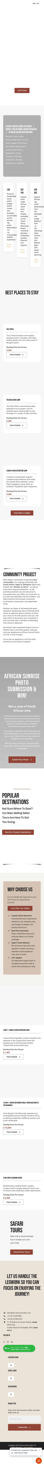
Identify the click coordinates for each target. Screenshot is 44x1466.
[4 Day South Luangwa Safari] (22, 1145)
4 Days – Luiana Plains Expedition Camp (16, 1030)
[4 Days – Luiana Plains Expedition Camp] (22, 997)
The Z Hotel (10, 329)
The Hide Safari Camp (13, 400)
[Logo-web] (11, 3)
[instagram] (8, 1342)
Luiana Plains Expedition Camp (16, 470)
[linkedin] (12, 1342)
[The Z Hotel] (22, 301)
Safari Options (28, 1447)
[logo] (16, 1304)
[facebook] (4, 1342)
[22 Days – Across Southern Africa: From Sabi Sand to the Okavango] (22, 1070)
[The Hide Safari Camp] (22, 372)
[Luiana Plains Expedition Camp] (22, 443)
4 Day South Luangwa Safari (12, 1178)
